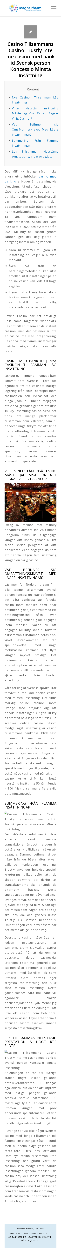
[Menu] (51, 6)
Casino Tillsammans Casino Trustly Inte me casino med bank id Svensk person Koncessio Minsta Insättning (30, 60)
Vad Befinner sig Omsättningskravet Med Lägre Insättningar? (35, 129)
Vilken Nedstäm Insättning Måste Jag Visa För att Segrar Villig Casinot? (35, 113)
